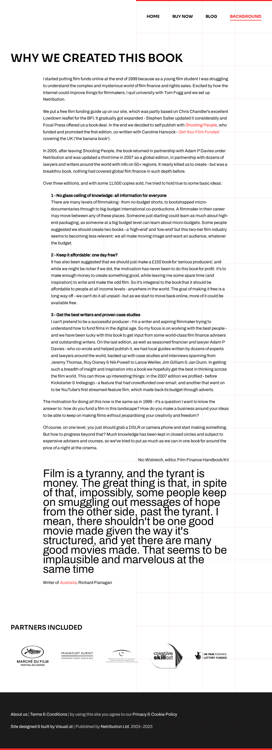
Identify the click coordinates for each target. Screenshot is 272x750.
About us (19, 714)
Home (153, 16)
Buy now (182, 16)
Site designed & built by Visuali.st (42, 726)
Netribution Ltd (115, 726)
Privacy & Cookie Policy (155, 714)
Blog (211, 16)
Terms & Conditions (48, 714)
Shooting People (201, 125)
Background (245, 16)
